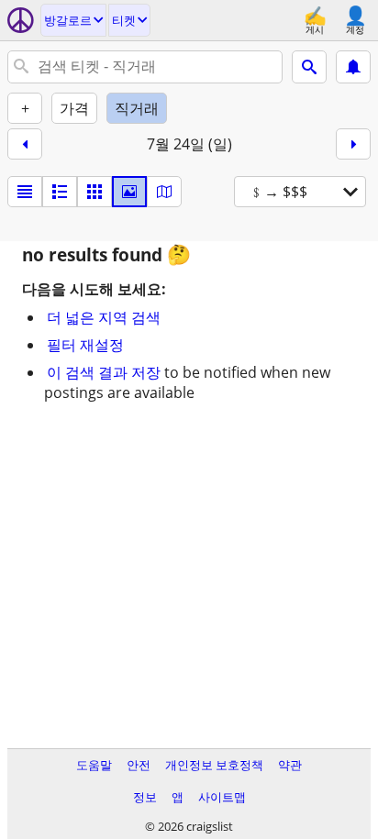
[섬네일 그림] (59, 191)
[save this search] (353, 66)
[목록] (24, 191)
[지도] (164, 191)
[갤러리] (129, 191)
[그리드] (94, 191)
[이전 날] (24, 144)
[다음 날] (353, 144)
